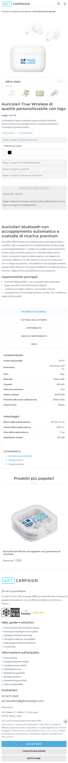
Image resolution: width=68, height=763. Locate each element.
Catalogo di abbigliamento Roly (18, 635)
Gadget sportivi (16, 460)
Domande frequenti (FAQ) (15, 680)
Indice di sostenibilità (34, 336)
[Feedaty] (32, 612)
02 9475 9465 (10, 696)
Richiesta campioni (12, 677)
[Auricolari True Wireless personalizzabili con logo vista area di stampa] (34, 45)
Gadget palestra (16, 464)
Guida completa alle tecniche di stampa (22, 628)
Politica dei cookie (48, 730)
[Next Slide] (61, 81)
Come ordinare (10, 658)
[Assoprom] (11, 612)
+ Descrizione (8, 133)
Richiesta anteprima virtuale (16, 661)
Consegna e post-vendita (15, 665)
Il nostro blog (9, 646)
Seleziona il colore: (12, 146)
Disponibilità (34, 328)
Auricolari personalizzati (44, 11)
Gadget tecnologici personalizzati (16, 11)
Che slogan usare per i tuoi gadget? (20, 639)
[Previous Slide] (58, 81)
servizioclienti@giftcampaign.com (22, 701)
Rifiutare (34, 758)
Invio (34, 344)
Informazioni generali (34, 312)
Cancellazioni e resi (12, 669)
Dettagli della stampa (34, 320)
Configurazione (34, 751)
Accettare (34, 744)
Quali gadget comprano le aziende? (20, 643)
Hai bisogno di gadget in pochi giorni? (21, 631)
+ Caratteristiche (25, 133)
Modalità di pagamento (14, 673)
